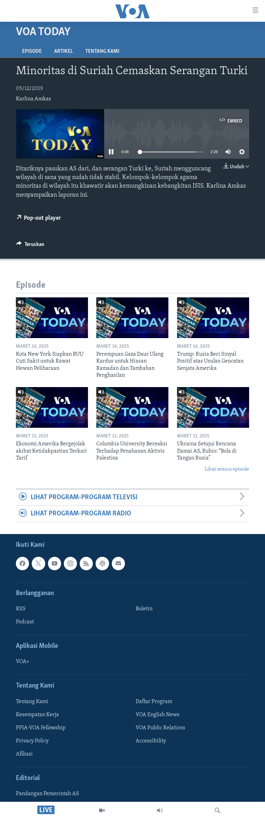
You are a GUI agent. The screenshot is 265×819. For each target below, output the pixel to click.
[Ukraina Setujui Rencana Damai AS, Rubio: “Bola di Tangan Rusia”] (213, 407)
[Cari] (217, 810)
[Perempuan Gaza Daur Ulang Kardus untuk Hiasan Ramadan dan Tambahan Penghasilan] (132, 317)
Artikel (63, 51)
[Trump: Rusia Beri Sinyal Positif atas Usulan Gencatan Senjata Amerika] (213, 317)
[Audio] (159, 810)
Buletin (144, 609)
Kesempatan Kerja (37, 715)
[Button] (30, 246)
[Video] (101, 810)
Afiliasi (24, 754)
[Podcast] (102, 563)
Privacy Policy (32, 741)
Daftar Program (154, 701)
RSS (21, 609)
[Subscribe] (118, 563)
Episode (32, 51)
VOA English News (157, 715)
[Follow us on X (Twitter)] (38, 563)
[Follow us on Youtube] (54, 563)
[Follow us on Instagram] (70, 563)
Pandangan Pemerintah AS (47, 794)
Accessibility (151, 741)
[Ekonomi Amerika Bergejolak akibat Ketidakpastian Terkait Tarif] (52, 407)
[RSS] (86, 563)
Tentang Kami (102, 51)
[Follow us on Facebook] (22, 563)
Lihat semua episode (227, 469)
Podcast (25, 622)
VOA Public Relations (160, 728)
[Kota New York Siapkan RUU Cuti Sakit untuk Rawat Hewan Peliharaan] (52, 317)
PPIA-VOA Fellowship (41, 728)
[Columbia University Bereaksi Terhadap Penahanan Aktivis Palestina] (132, 407)
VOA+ (22, 661)
